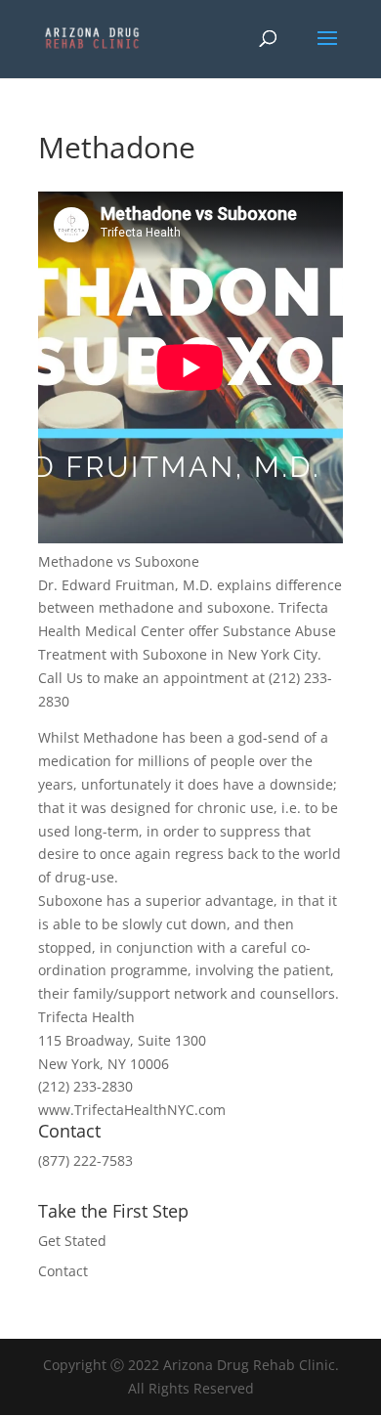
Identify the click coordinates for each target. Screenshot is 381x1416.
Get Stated (72, 1240)
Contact (63, 1271)
